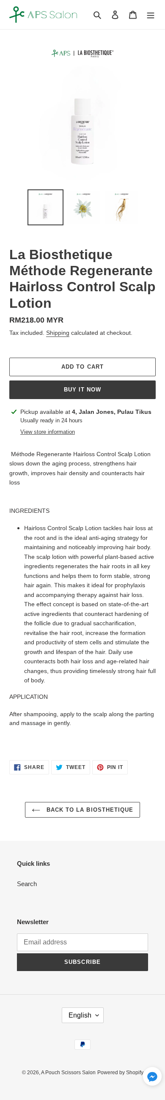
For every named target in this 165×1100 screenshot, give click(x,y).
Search (27, 883)
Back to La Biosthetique (88, 810)
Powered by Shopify (120, 1072)
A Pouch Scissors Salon (68, 1072)
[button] (152, 1078)
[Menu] (151, 14)
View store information (47, 432)
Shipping (57, 332)
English (80, 1015)
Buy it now (82, 389)
